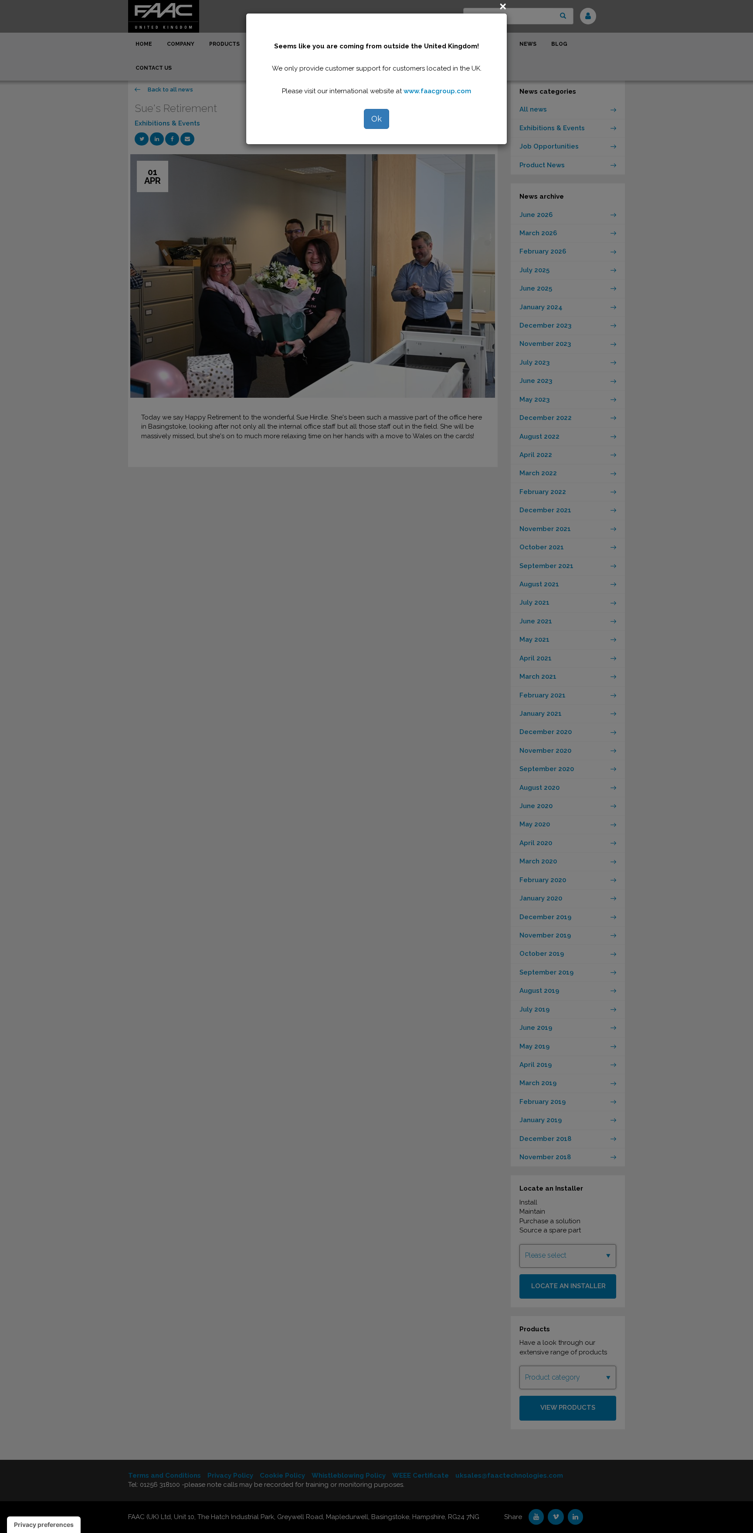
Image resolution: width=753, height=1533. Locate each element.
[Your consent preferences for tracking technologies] (44, 1524)
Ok (376, 118)
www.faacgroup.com (437, 91)
